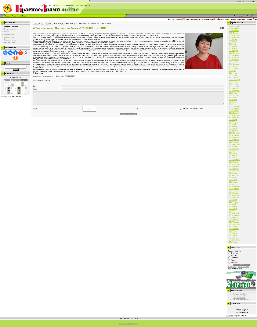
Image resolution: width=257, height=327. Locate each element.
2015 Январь (234, 169)
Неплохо (234, 258)
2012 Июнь (233, 100)
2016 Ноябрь (234, 217)
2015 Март (233, 173)
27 (9, 93)
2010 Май (232, 44)
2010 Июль (233, 48)
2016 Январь (234, 195)
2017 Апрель (234, 229)
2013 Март (233, 120)
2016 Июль (233, 209)
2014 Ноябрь (234, 164)
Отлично (234, 253)
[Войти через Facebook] (15, 52)
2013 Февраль (234, 117)
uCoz (136, 323)
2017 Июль (233, 235)
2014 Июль (233, 155)
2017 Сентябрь (234, 240)
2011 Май (232, 71)
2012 (42, 23)
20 (9, 91)
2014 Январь (234, 142)
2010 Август (233, 51)
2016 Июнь (233, 206)
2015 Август (233, 184)
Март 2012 (15, 78)
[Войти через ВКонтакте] (10, 52)
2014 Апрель (234, 148)
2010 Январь (234, 35)
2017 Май (232, 231)
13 (9, 88)
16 (19, 88)
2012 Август (233, 104)
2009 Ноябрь (234, 31)
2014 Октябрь (234, 162)
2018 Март (233, 242)
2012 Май (232, 97)
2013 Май (232, 124)
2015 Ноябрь (234, 191)
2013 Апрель (234, 122)
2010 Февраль (234, 37)
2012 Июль (233, 102)
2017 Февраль (234, 224)
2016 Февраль (234, 197)
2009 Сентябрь (234, 26)
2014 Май (232, 151)
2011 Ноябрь (234, 84)
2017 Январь (234, 222)
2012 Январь (234, 88)
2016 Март (233, 200)
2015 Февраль (234, 171)
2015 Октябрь (234, 189)
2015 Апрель (234, 175)
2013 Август (233, 131)
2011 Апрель (233, 68)
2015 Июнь (233, 180)
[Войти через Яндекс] (20, 52)
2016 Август (233, 211)
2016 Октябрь (234, 215)
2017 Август (233, 237)
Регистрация (16, 16)
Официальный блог (240, 294)
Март (48, 23)
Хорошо (234, 255)
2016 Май (232, 204)
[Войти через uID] (5, 52)
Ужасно (234, 262)
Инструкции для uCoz (241, 299)
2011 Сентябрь (234, 80)
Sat (52, 76)
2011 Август (233, 77)
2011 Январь (234, 62)
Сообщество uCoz (240, 296)
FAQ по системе (239, 298)
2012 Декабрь (234, 113)
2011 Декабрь (234, 86)
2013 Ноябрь (234, 137)
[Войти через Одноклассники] (15, 58)
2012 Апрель (234, 95)
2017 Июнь (233, 233)
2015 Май (232, 177)
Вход (24, 16)
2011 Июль (233, 75)
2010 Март (233, 39)
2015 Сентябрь (234, 186)
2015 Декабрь (234, 193)
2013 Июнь (233, 126)
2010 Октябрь (234, 55)
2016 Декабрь (234, 220)
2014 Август (233, 157)
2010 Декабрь (234, 60)
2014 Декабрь (234, 166)
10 (22, 85)
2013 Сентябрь (234, 133)
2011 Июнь (233, 73)
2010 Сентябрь (234, 53)
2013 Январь (234, 115)
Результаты (232, 267)
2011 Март (233, 66)
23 (19, 91)
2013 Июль (233, 128)
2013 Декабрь (234, 140)
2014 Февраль (234, 144)
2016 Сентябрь (234, 213)
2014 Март (233, 146)
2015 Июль (233, 182)
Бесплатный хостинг (126, 323)
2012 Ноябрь (234, 111)
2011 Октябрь (234, 82)
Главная (7, 16)
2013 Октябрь (234, 135)
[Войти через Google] (25, 52)
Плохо (233, 260)
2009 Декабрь (234, 33)
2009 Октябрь (234, 28)
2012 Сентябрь (234, 106)
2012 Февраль (234, 91)
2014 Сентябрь (234, 160)
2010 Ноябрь (234, 57)
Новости (3, 96)
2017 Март (233, 226)
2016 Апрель (234, 202)
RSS (254, 16)
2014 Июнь (233, 153)
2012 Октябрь (234, 108)
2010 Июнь (233, 46)
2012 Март (233, 93)
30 (19, 93)
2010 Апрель (234, 42)
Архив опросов (243, 267)
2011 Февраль (234, 64)
